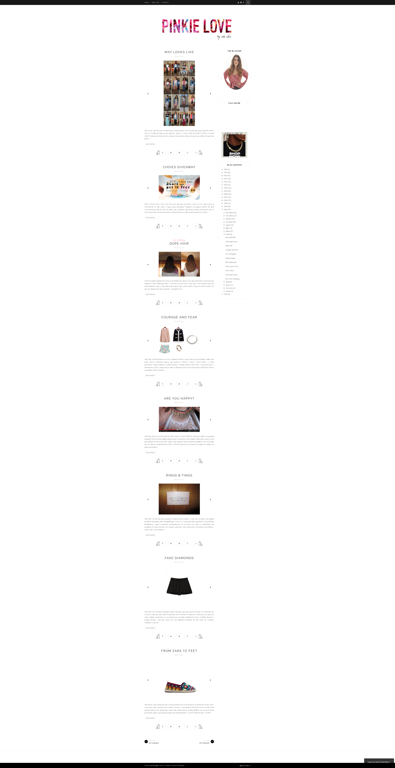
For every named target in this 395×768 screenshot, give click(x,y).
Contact (165, 2)
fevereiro (229, 288)
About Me (155, 2)
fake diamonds (179, 558)
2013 (225, 210)
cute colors (229, 270)
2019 (225, 191)
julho (227, 228)
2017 (225, 197)
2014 (225, 206)
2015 (225, 203)
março (228, 285)
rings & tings (179, 475)
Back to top (244, 765)
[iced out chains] (234, 157)
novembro (230, 216)
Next (210, 93)
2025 (225, 172)
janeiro (228, 291)
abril (227, 282)
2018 (225, 194)
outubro (229, 219)
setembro (229, 222)
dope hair (179, 243)
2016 (225, 200)
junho (228, 231)
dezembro (229, 213)
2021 (225, 185)
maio (227, 234)
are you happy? (179, 398)
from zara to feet (179, 651)
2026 (225, 169)
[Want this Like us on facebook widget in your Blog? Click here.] (392, 766)
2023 (225, 179)
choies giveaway (179, 167)
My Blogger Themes (158, 765)
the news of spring (232, 279)
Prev (148, 93)
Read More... (150, 144)
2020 (225, 188)
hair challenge (179, 240)
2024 (225, 176)
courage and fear (179, 317)
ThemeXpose (180, 765)
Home (147, 2)
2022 (225, 182)
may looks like (179, 52)
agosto (228, 225)
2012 (225, 294)
